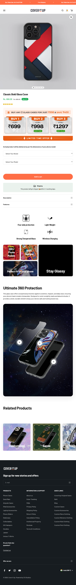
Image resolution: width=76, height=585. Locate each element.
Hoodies (6, 529)
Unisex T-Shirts (8, 536)
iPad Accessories (9, 507)
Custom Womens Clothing (63, 518)
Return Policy (31, 514)
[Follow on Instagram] (14, 570)
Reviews (29, 525)
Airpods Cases (8, 503)
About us (30, 495)
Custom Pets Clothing (61, 525)
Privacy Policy (31, 507)
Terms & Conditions (33, 529)
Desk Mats (6, 499)
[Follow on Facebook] (4, 570)
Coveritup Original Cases (62, 495)
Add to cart (38, 177)
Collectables (7, 521)
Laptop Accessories (10, 510)
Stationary (6, 518)
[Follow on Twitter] (9, 570)
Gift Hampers (7, 525)
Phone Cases (7, 495)
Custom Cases (59, 507)
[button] (8, 104)
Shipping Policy (32, 510)
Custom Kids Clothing (61, 521)
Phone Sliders (8, 514)
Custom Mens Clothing (62, 514)
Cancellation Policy (33, 518)
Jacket (5, 532)
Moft (55, 499)
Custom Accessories (61, 510)
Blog (55, 503)
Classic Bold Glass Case (39, 576)
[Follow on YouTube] (19, 570)
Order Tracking (32, 499)
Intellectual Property (34, 521)
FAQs (28, 503)
